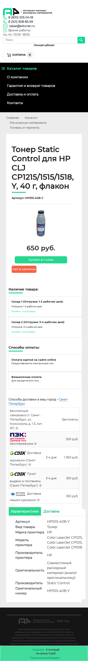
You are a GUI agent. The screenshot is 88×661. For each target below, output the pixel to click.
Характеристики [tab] (25, 511)
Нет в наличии (24, 269)
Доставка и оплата (22, 94)
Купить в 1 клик (41, 260)
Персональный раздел (45, 657)
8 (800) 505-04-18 (20, 17)
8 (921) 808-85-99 (20, 22)
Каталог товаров (21, 68)
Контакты (15, 103)
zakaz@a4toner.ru (22, 26)
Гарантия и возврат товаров (31, 86)
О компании (17, 77)
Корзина (38, 649)
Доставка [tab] (51, 511)
